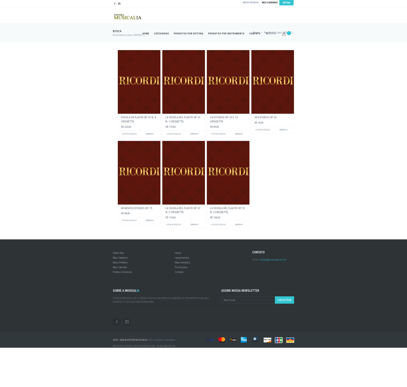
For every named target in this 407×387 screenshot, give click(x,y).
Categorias (161, 33)
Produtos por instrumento (226, 33)
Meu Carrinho (120, 267)
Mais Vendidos (182, 262)
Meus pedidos (251, 2)
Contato (254, 33)
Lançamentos (182, 257)
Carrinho (150, 134)
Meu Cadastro (120, 257)
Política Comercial (122, 272)
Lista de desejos (129, 134)
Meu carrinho (270, 2)
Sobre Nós (118, 253)
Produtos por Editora (188, 33)
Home (145, 33)
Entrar (286, 2)
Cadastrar (284, 300)
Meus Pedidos (120, 262)
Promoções (181, 267)
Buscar (272, 33)
